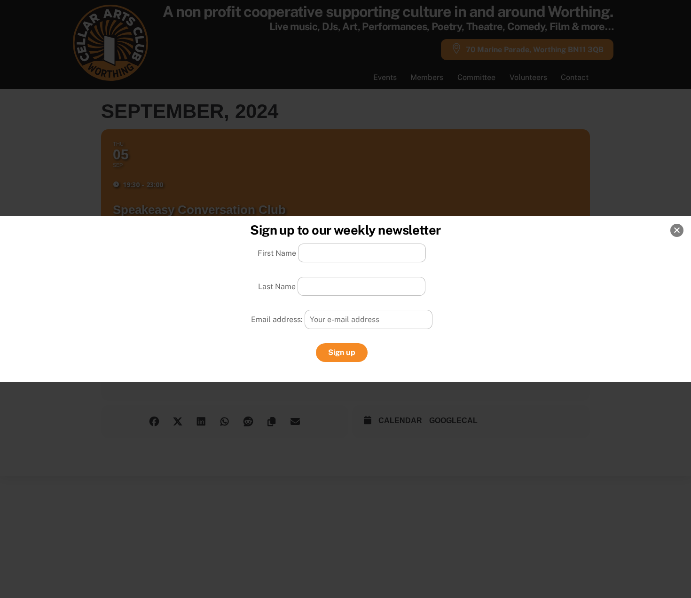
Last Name (277, 286)
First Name (277, 253)
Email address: (278, 319)
